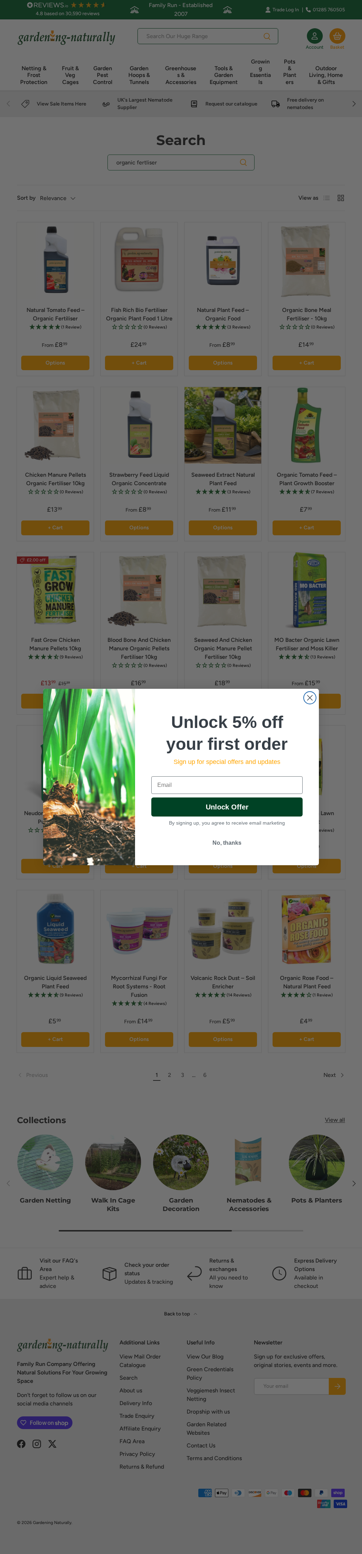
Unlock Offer (227, 807)
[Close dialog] (310, 698)
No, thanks (226, 843)
